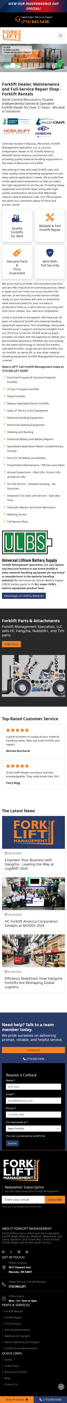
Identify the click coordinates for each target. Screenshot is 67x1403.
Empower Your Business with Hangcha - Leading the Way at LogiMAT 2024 (29, 864)
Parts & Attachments (17, 1330)
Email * (10, 1094)
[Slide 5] (36, 65)
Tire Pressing (13, 1323)
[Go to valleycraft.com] (50, 121)
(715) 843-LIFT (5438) (14, 370)
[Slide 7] (48, 65)
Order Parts (11, 644)
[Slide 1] (13, 65)
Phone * (11, 1108)
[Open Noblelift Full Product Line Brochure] (17, 131)
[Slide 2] (18, 65)
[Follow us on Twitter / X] (11, 1251)
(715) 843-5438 (35, 1059)
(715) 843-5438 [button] (52, 1399)
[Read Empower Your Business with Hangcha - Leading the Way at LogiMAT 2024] (33, 832)
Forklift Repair (13, 1317)
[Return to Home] (33, 1170)
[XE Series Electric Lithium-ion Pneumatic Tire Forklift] (33, 58)
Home (8, 1359)
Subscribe (54, 1199)
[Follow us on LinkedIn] (19, 1251)
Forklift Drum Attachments (21, 1348)
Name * (10, 1080)
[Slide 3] (24, 65)
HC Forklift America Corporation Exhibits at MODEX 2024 (31, 923)
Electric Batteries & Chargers (22, 1342)
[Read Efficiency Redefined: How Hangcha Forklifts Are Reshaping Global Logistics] (33, 950)
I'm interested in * (17, 1122)
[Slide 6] (42, 65)
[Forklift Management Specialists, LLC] (11, 36)
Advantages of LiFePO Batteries (24, 596)
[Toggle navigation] (60, 35)
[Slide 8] (54, 65)
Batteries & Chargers (17, 1336)
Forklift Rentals (14, 1311)
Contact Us (33, 1050)
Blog (7, 1378)
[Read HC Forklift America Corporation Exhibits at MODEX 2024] (33, 893)
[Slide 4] (30, 65)
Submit (12, 1143)
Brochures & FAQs (16, 1372)
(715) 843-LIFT (17, 1286)
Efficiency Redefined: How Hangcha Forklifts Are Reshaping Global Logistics (33, 982)
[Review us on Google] (27, 1251)
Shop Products (15, 1399)
